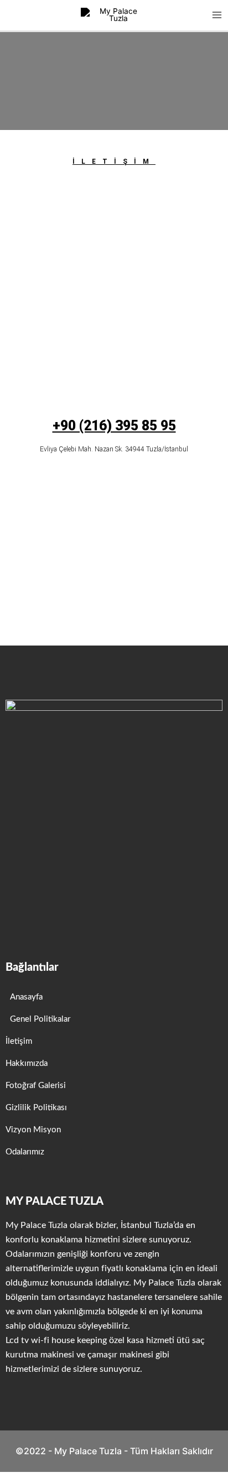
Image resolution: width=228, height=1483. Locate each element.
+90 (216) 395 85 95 (114, 426)
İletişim (114, 161)
